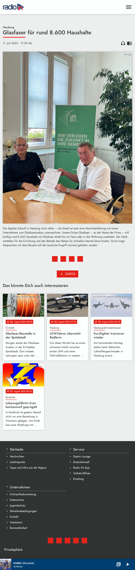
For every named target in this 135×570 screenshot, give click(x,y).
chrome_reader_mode (129, 43)
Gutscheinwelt (81, 462)
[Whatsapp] (76, 540)
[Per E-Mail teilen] (80, 259)
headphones (123, 43)
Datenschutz (17, 500)
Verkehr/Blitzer (82, 473)
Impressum (16, 522)
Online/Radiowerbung (23, 494)
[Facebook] (59, 540)
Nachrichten (17, 456)
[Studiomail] (50, 540)
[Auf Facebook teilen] (55, 259)
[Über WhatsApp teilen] (72, 259)
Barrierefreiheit (18, 528)
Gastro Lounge (81, 456)
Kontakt (14, 517)
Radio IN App (81, 468)
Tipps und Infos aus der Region (28, 468)
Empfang (78, 479)
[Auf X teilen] (63, 259)
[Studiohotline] (84, 540)
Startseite (16, 449)
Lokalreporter (17, 462)
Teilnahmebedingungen (23, 511)
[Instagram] (67, 540)
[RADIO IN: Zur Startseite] (63, 7)
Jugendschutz (17, 505)
